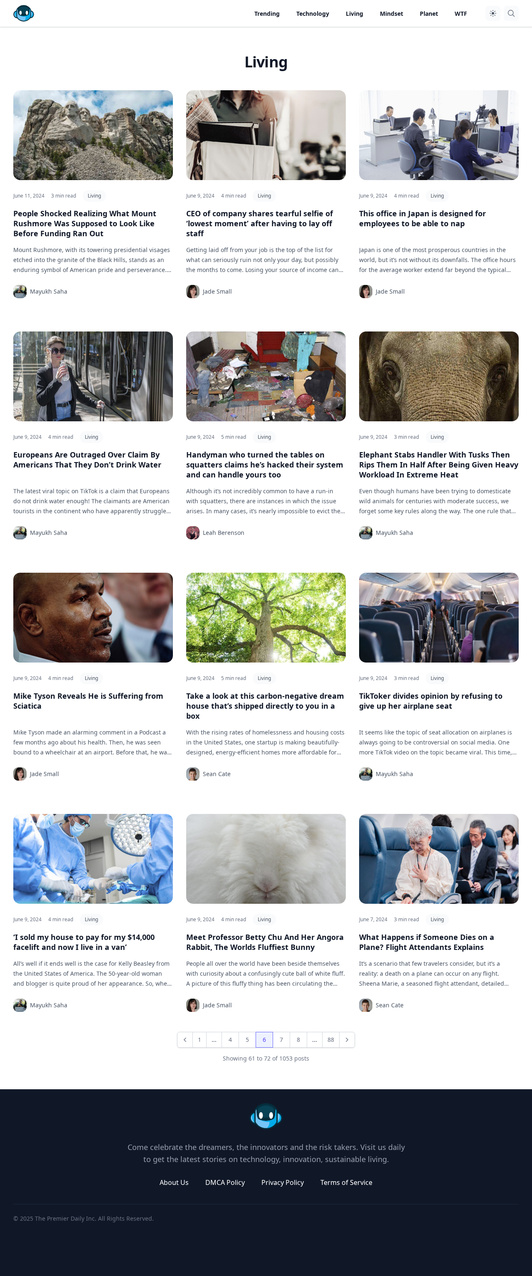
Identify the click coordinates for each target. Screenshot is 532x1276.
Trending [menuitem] (267, 13)
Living (94, 195)
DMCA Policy (225, 1182)
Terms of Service (346, 1182)
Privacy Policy (282, 1182)
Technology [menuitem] (312, 13)
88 (331, 1040)
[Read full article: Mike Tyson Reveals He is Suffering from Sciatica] (93, 618)
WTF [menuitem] (461, 13)
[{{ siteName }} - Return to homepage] (23, 13)
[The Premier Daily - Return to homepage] (266, 1116)
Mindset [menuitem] (391, 13)
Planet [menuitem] (429, 13)
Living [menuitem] (354, 13)
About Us (174, 1182)
